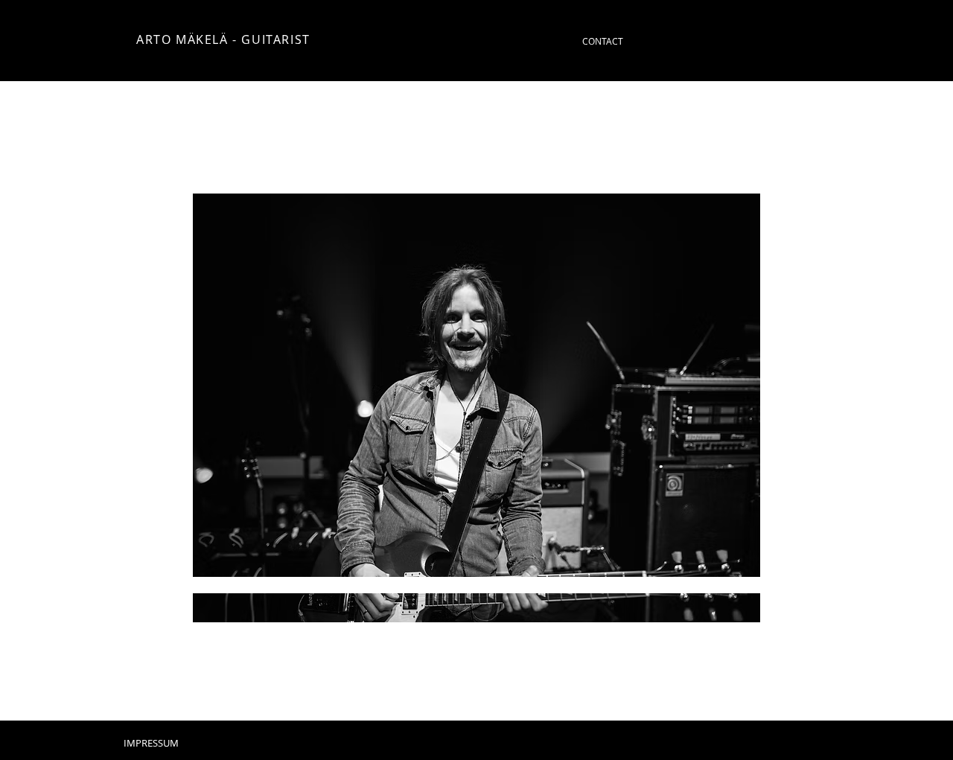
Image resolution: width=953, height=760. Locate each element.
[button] (476, 408)
